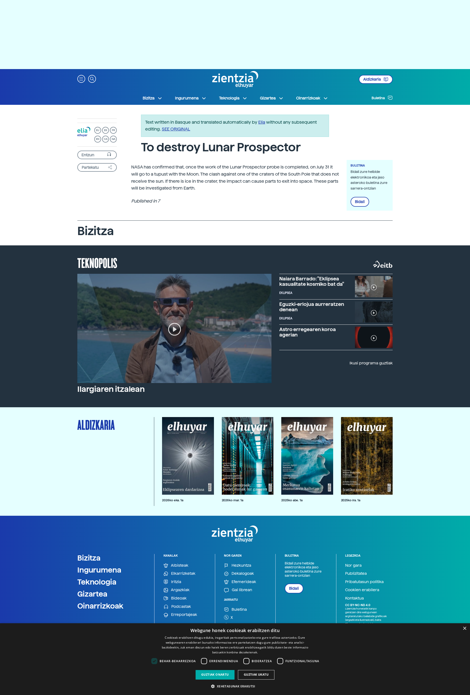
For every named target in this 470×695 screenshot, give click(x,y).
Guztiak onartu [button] (215, 674)
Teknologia (97, 581)
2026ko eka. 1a (172, 500)
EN (97, 139)
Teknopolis (97, 262)
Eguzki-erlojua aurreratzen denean (311, 306)
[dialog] (235, 659)
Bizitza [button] (148, 98)
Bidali (360, 202)
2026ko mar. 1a (232, 500)
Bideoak (178, 598)
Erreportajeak (183, 614)
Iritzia (175, 581)
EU (97, 130)
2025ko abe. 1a (292, 500)
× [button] (464, 628)
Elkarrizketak (182, 573)
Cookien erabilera (362, 589)
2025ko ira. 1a (350, 500)
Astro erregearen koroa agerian (307, 332)
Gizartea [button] (268, 98)
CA (105, 139)
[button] (81, 78)
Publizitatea (356, 573)
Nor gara (353, 565)
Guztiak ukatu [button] (256, 674)
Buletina (379, 98)
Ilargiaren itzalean (111, 389)
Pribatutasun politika (364, 581)
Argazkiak (179, 589)
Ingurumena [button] (187, 98)
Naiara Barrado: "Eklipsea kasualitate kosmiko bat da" (311, 281)
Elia (261, 122)
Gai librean (241, 589)
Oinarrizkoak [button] (308, 98)
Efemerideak (243, 581)
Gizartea (92, 593)
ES (105, 130)
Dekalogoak (242, 573)
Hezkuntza (241, 565)
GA (113, 139)
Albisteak (179, 565)
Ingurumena (99, 569)
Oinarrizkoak (100, 605)
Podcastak (180, 606)
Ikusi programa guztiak (371, 363)
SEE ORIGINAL (176, 129)
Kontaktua (354, 598)
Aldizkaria (372, 79)
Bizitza (89, 557)
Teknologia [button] (229, 98)
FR (113, 130)
